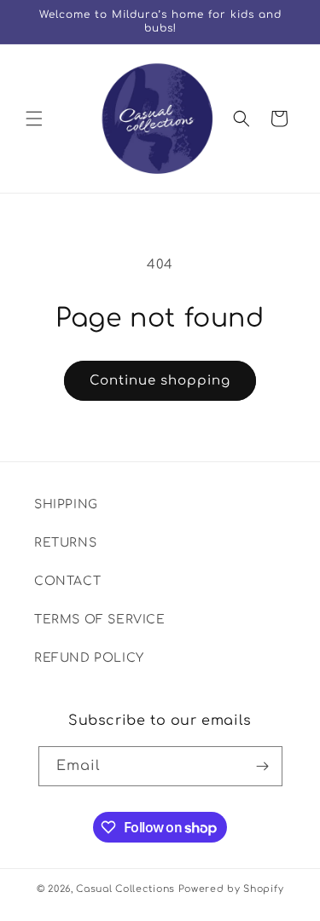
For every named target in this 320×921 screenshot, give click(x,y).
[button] (34, 118)
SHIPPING (66, 504)
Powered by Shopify (231, 889)
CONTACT (67, 581)
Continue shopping (160, 381)
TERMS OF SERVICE (100, 619)
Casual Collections (125, 889)
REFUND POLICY (89, 658)
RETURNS (65, 542)
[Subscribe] (263, 766)
